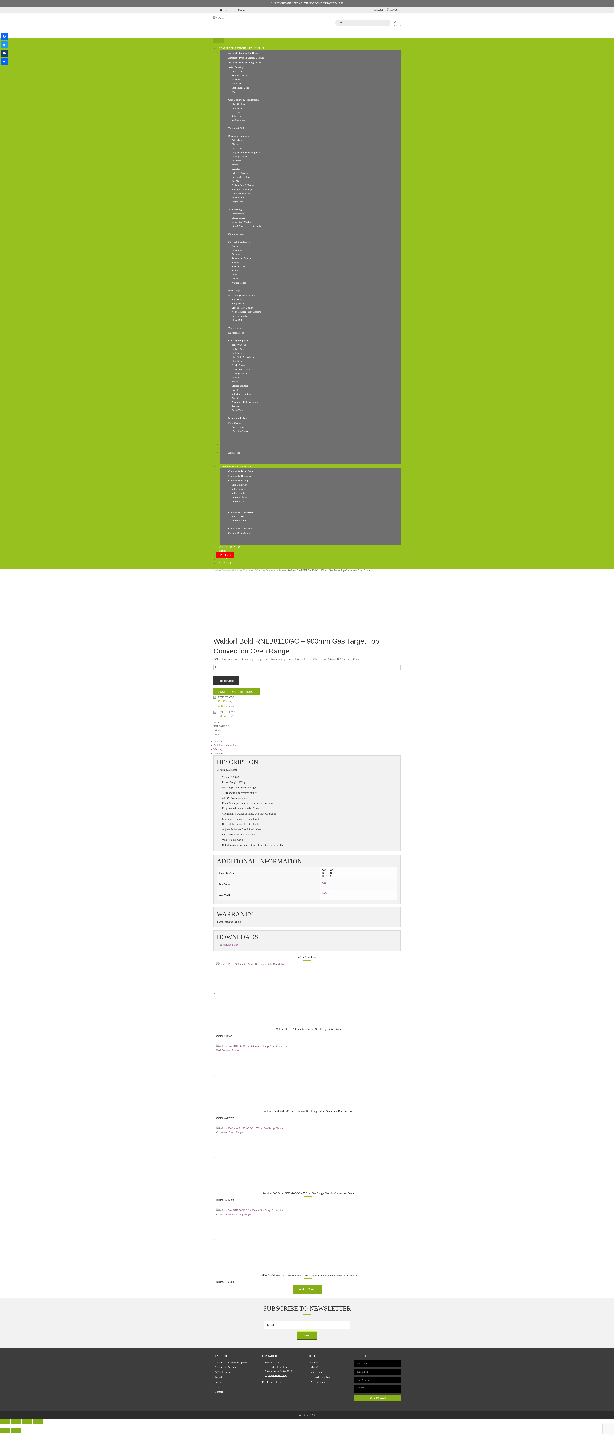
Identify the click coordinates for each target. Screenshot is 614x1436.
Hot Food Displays (241, 177)
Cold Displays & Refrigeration (243, 99)
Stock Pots (237, 83)
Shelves (235, 262)
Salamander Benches (242, 258)
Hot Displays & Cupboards (241, 295)
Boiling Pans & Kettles (243, 185)
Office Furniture (231, 546)
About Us (315, 1367)
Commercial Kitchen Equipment (241, 48)
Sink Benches (238, 266)
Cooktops (236, 160)
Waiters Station (239, 283)
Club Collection (239, 485)
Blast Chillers (238, 104)
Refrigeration (238, 116)
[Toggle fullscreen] (27, 1421)
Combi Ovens (238, 365)
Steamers (236, 79)
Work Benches (235, 328)
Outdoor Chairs (239, 497)
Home (216, 570)
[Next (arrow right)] (16, 1430)
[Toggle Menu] (218, 40)
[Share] (4, 61)
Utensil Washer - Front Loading (247, 226)
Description (219, 741)
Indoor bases (238, 516)
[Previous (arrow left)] (5, 1430)
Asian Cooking (235, 67)
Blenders (236, 144)
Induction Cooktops (241, 394)
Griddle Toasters (240, 385)
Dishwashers (238, 213)
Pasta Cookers (239, 398)
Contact (225, 563)
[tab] (307, 741)
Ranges (235, 406)
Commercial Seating (238, 480)
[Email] (4, 53)
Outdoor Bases (239, 520)
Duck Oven (237, 71)
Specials (225, 555)
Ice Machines (238, 120)
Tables (235, 274)
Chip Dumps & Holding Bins (246, 152)
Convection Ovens (241, 369)
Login (380, 9)
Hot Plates (237, 181)
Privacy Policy (317, 1382)
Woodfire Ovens (240, 431)
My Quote (395, 9)
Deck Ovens (238, 427)
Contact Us (316, 1362)
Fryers (235, 164)
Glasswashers (238, 218)
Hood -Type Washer (242, 222)
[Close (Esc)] (5, 1421)
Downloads (219, 753)
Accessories (234, 453)
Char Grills (237, 148)
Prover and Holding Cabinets (246, 402)
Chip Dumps (238, 361)
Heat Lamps (234, 290)
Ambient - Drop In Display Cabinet (246, 57)
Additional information (224, 745)
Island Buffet (238, 320)
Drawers (236, 254)
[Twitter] (4, 44)
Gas (324, 882)
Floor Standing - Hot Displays (246, 312)
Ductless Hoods (236, 332)
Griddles (236, 169)
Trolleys (236, 278)
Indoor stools (238, 493)
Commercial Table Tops (240, 528)
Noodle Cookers (240, 75)
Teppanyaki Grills (240, 87)
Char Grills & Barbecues (244, 357)
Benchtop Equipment (238, 136)
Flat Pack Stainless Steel (240, 242)
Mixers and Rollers (237, 418)
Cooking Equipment (238, 340)
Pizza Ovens (234, 423)
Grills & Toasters (240, 173)
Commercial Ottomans (239, 476)
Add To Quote (226, 680)
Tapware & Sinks (236, 128)
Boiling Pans (238, 349)
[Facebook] (4, 36)
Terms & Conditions (320, 1377)
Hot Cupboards (239, 316)
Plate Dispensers (236, 234)
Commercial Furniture (235, 466)
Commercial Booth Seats (240, 471)
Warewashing (235, 209)
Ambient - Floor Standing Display (245, 62)
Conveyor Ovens (240, 156)
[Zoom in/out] (38, 1421)
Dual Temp (237, 108)
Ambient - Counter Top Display (244, 53)
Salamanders (238, 197)
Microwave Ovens (241, 193)
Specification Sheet (229, 944)
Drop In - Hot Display (242, 308)
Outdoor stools (239, 501)
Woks (234, 92)
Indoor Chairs (238, 489)
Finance (242, 10)
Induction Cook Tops (242, 189)
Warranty (218, 749)
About (223, 559)
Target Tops (237, 201)
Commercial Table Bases (240, 512)
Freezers (236, 112)
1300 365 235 (225, 10)
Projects (225, 551)
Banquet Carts (239, 303)
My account (316, 1372)
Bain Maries (238, 140)
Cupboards (237, 250)
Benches (236, 246)
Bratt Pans (237, 353)
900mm (326, 893)
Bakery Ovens (239, 344)
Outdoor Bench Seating (240, 533)
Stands (235, 270)
